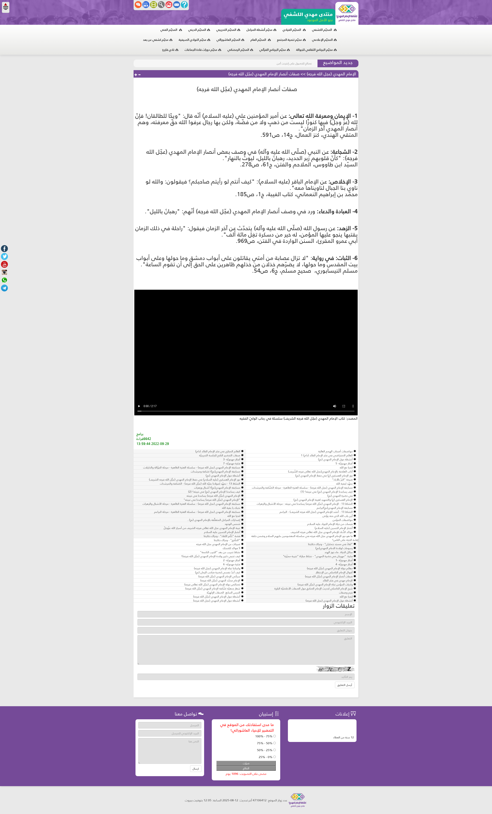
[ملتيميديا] (153, 4)
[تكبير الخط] (136, 75)
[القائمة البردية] (168, 4)
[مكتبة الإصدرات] (145, 4)
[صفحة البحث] (161, 4)
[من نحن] (184, 4)
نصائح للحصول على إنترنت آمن (294, 63)
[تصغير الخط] (139, 75)
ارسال (196, 769)
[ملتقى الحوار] (138, 4)
